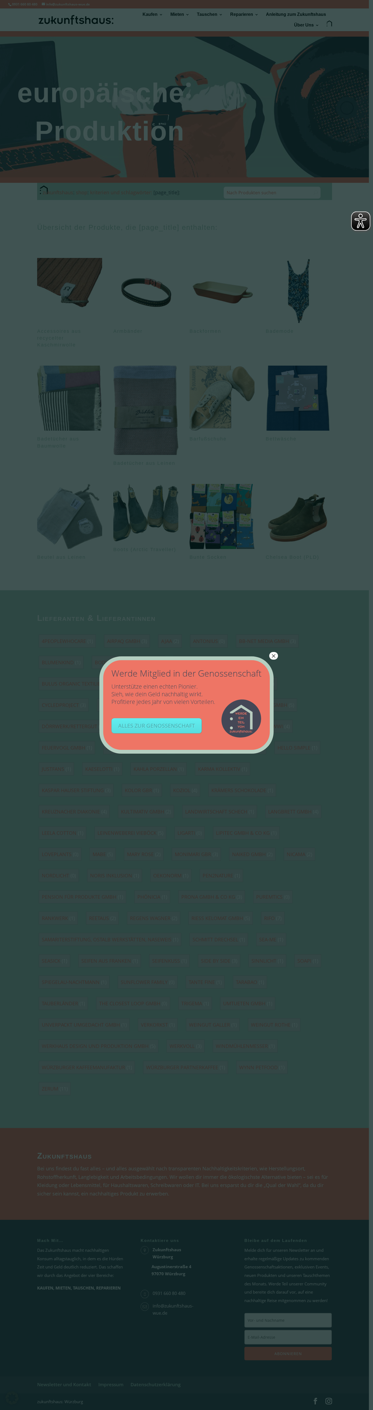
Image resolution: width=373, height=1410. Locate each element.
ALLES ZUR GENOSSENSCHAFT (156, 725)
